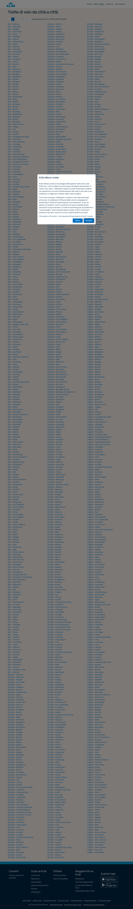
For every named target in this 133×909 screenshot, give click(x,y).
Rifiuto (77, 221)
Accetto (89, 221)
